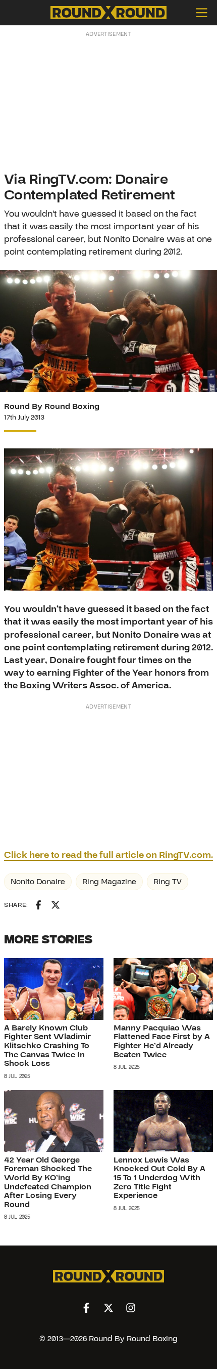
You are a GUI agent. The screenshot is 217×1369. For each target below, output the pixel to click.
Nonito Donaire (38, 881)
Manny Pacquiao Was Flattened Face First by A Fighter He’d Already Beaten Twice (162, 1041)
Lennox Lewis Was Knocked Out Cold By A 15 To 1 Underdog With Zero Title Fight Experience (159, 1177)
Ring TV (167, 881)
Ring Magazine (109, 881)
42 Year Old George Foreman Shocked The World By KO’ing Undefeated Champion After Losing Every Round (48, 1182)
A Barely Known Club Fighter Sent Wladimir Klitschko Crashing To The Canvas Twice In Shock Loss (47, 1045)
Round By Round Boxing (51, 406)
